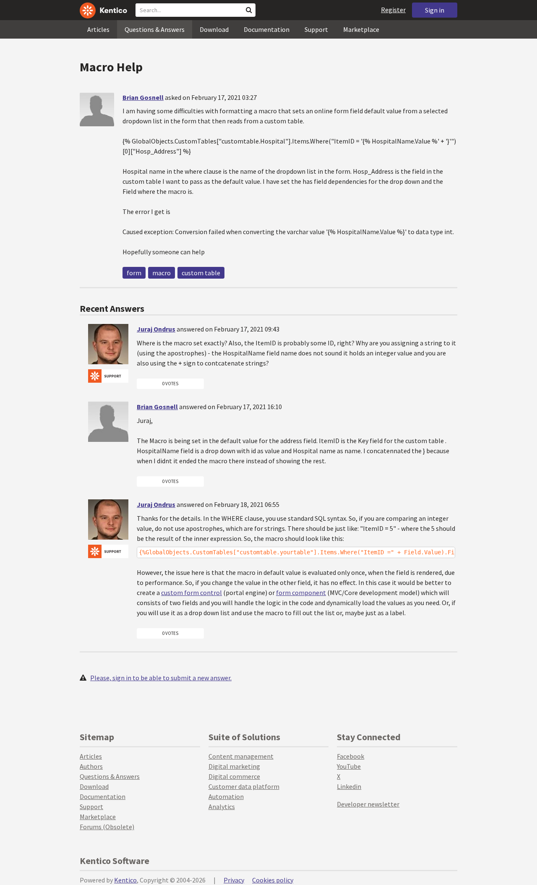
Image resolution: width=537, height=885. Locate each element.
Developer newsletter (368, 804)
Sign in (434, 10)
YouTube (349, 766)
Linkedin (349, 786)
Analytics (222, 806)
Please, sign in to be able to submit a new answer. (161, 678)
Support (316, 29)
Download (214, 29)
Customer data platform (244, 786)
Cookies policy (272, 880)
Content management (241, 756)
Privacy (234, 880)
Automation (226, 796)
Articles (98, 29)
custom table (201, 273)
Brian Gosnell (143, 97)
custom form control (191, 592)
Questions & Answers (155, 29)
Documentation (266, 29)
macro (161, 273)
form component (301, 592)
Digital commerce (234, 776)
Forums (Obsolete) (107, 826)
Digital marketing (234, 766)
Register (393, 9)
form (134, 273)
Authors (91, 766)
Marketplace (361, 29)
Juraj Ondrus (156, 329)
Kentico (125, 880)
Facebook (350, 756)
